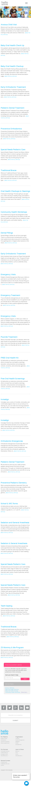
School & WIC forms (9, 503)
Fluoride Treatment (9, 337)
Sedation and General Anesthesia (15, 523)
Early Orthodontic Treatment (13, 87)
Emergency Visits (8, 274)
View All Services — (5, 755)
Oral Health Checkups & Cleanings (15, 191)
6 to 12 (16, 754)
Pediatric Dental (4, 738)
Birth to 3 (17, 751)
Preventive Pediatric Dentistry (14, 483)
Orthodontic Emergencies (12, 441)
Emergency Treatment (10, 295)
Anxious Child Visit (9, 25)
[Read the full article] (11, 76)
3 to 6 (16, 752)
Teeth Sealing (6, 606)
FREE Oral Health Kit (10, 358)
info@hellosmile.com (5, 763)
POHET (17, 743)
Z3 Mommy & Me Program (12, 647)
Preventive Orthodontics (11, 129)
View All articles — (19, 755)
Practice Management (19, 740)
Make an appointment (5, 743)
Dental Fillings (7, 233)
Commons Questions (5, 741)
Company (17, 738)
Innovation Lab (18, 744)
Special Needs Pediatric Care (13, 149)
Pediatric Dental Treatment (12, 108)
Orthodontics (3, 740)
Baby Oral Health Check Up (12, 45)
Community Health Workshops (14, 212)
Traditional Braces (8, 170)
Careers (2, 765)
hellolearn (17, 741)
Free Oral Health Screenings (13, 379)
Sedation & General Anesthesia (14, 543)
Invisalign (5, 399)
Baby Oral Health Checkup (12, 66)
